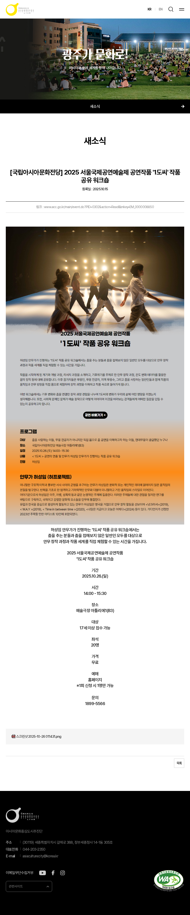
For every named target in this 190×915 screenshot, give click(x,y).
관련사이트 (16, 886)
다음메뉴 (182, 106)
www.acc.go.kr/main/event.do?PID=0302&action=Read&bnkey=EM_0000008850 (99, 207)
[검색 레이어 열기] (170, 9)
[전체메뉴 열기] (181, 9)
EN (160, 9)
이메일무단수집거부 (19, 873)
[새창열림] (42, 873)
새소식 (95, 106)
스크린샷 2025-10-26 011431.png (38, 736)
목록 (179, 763)
